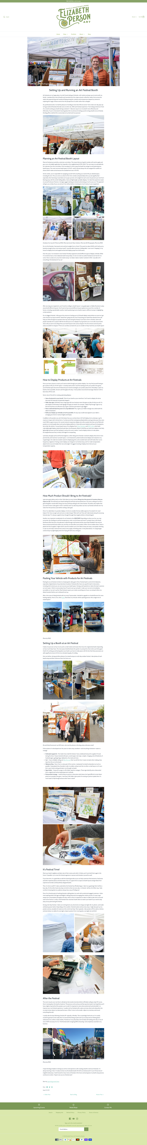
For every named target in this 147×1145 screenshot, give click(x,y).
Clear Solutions (81, 426)
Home (58, 34)
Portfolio (73, 34)
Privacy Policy (82, 1112)
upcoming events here (53, 1081)
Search (50, 1112)
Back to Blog (73, 1094)
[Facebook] (70, 1119)
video (63, 597)
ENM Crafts (91, 426)
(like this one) (67, 760)
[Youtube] (74, 1119)
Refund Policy (70, 1112)
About (82, 34)
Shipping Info (59, 1112)
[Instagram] (77, 1119)
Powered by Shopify (80, 1136)
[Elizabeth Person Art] (73, 17)
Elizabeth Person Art (70, 1136)
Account (134, 16)
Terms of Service (93, 1112)
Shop (65, 34)
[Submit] (86, 1129)
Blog (89, 34)
